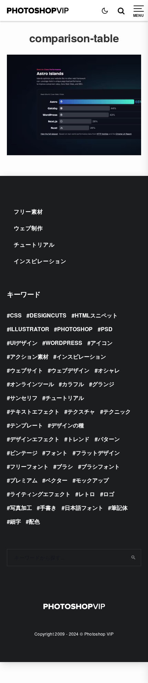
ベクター (56, 480)
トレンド (78, 439)
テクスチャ (81, 411)
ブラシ (64, 466)
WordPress (63, 343)
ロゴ (108, 494)
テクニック (117, 411)
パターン (109, 439)
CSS (16, 315)
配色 (34, 521)
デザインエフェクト (35, 439)
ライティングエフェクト (40, 494)
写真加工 (21, 508)
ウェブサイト (26, 370)
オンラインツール (32, 384)
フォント (56, 453)
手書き (48, 508)
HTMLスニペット (96, 315)
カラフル (73, 384)
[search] (133, 557)
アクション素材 (29, 356)
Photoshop (75, 329)
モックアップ (92, 480)
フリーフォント (29, 466)
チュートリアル (34, 244)
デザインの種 (67, 425)
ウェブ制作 (28, 228)
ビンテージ (24, 453)
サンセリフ (24, 398)
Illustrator (29, 329)
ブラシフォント (100, 466)
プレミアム (24, 480)
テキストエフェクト (35, 411)
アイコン (102, 343)
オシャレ (109, 370)
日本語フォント (84, 508)
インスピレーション (40, 261)
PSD (107, 329)
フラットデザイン (98, 453)
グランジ (103, 384)
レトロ (86, 494)
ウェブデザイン (70, 370)
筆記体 (119, 508)
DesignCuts (48, 315)
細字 (15, 521)
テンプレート (26, 425)
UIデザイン (24, 343)
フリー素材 (28, 211)
